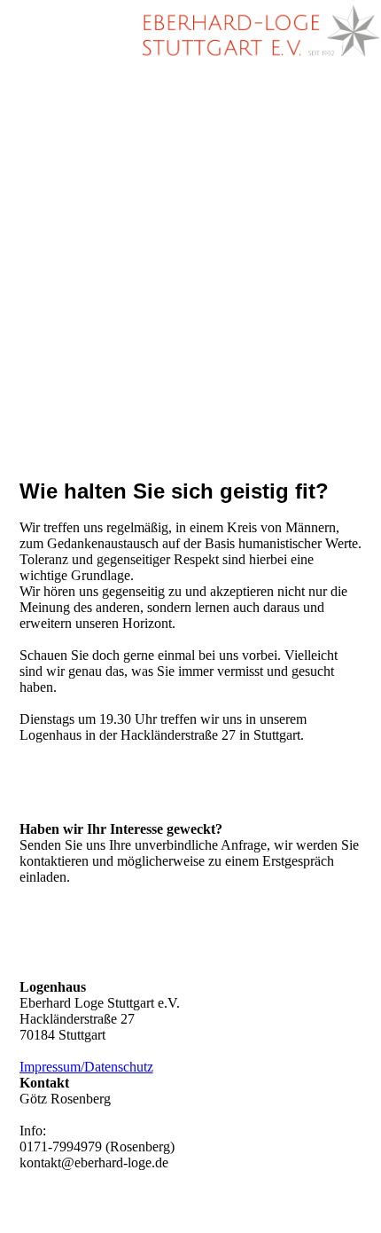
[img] (257, 31)
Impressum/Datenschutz (86, 1066)
